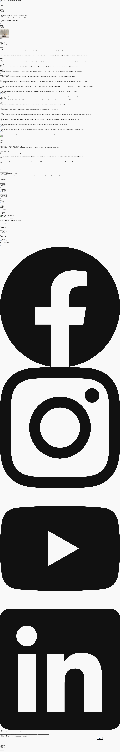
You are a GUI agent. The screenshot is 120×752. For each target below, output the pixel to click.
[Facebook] (60, 366)
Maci (1, 87)
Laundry (7, 731)
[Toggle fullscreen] (1, 750)
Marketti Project (3, 97)
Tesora (1, 135)
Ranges (21, 731)
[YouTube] (60, 608)
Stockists (3, 212)
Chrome (1, 197)
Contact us (2, 734)
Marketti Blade (2, 92)
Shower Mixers (18, 15)
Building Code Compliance (39, 734)
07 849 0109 (2, 745)
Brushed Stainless (3, 194)
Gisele (1, 63)
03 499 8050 (3, 239)
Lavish (1, 77)
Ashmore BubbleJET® (4, 42)
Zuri (0, 167)
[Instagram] (60, 487)
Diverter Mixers (24, 15)
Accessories (18, 731)
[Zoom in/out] (0, 750)
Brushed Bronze (3, 179)
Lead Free (2, 10)
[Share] (2, 750)
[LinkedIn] (60, 729)
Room (1, 6)
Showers (14, 731)
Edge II (1, 58)
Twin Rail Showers (3, 17)
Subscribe (99, 738)
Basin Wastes (15, 20)
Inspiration (4, 209)
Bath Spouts (2, 20)
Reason (1, 105)
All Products (2, 5)
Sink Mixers (2, 15)
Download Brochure (23, 734)
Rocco (1, 115)
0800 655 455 (2, 0)
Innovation (4, 210)
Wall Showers (14, 17)
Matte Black (2, 205)
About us (3, 213)
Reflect (1, 110)
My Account (12, 0)
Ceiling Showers (20, 17)
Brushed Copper (3, 186)
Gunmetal (2, 201)
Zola (1, 162)
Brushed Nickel (3, 190)
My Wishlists (7, 0)
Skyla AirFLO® (2, 125)
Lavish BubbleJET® (3, 82)
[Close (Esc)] (3, 750)
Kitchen (1, 731)
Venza (1, 150)
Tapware (11, 731)
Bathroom (4, 731)
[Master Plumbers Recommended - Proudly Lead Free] (10, 245)
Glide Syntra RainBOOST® (5, 72)
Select (1, 120)
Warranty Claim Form (15, 734)
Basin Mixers (6, 15)
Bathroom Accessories (9, 20)
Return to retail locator (4, 223)
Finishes (1, 9)
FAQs (5, 734)
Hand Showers (25, 17)
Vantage (1, 140)
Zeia (1, 157)
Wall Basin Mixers (12, 15)
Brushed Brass (2, 183)
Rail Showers (9, 17)
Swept (1, 130)
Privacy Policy (46, 734)
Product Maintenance (31, 734)
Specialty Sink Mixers (4, 172)
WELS (7, 734)
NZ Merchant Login (17, 0)
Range (1, 7)
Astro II (1, 47)
